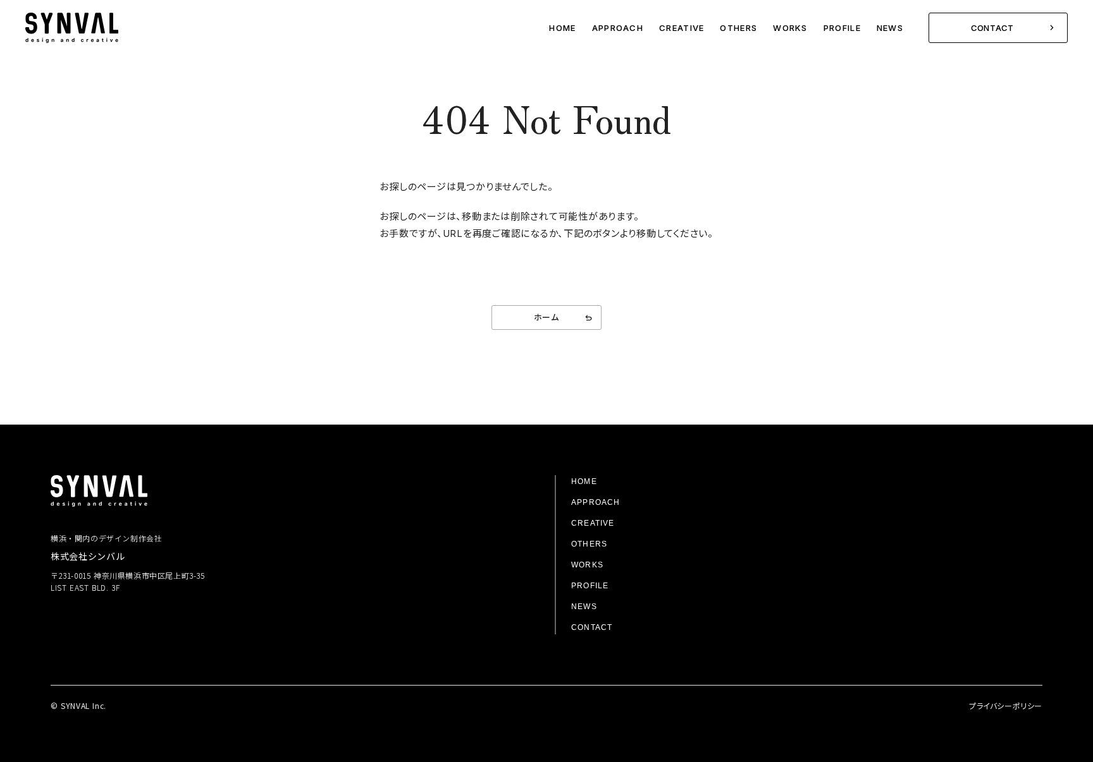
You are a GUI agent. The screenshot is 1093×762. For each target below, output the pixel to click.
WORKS (790, 28)
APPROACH (617, 28)
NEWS (890, 28)
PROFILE (842, 28)
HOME (562, 28)
